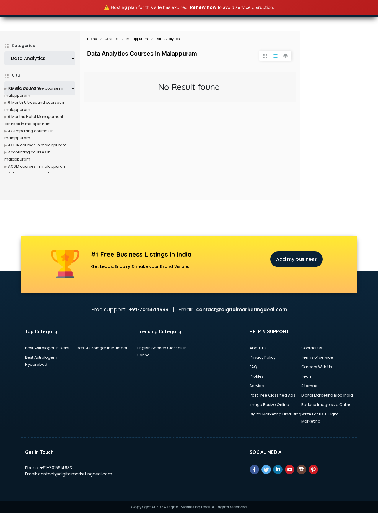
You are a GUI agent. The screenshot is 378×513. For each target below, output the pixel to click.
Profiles (257, 376)
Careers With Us (316, 367)
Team (306, 376)
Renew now (203, 7)
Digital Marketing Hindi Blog (275, 414)
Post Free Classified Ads (272, 395)
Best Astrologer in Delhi (47, 348)
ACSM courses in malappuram (37, 166)
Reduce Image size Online (326, 404)
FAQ (253, 367)
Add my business (296, 259)
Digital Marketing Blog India (327, 395)
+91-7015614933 (56, 468)
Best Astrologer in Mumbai (102, 348)
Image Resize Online (269, 404)
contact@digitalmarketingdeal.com (75, 474)
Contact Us (311, 348)
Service (257, 386)
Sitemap (309, 386)
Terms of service (317, 357)
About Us (258, 348)
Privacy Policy (263, 357)
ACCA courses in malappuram (37, 145)
